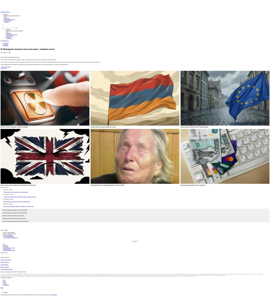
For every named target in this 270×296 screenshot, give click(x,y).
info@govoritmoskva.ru (12, 237)
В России (5, 44)
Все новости (4, 68)
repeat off (5, 292)
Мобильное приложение (9, 250)
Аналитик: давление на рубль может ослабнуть (13, 215)
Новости (5, 14)
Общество (5, 43)
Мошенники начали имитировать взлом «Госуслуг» (14, 218)
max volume (6, 285)
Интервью (6, 18)
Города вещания (4, 264)
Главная (2, 40)
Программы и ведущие (9, 19)
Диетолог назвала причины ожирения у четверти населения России (19, 196)
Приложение (9, 38)
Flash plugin (54, 294)
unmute (5, 283)
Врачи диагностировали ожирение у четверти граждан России (18, 206)
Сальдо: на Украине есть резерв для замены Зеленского (16, 221)
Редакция (6, 22)
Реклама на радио (5, 262)
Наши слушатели (5, 267)
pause (4, 281)
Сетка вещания (7, 20)
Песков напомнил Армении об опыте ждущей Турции (15, 212)
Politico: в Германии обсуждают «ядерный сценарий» (15, 210)
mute (4, 282)
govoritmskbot (9, 235)
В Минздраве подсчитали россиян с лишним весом (15, 192)
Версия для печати (6, 66)
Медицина (5, 45)
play (4, 280)
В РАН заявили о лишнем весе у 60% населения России (16, 201)
